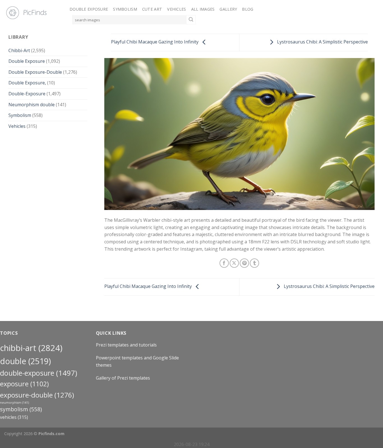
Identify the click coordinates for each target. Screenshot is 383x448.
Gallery (228, 9)
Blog (247, 9)
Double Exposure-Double (35, 72)
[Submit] (191, 20)
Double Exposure (89, 9)
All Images (203, 9)
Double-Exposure (26, 94)
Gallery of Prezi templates (123, 378)
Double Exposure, (27, 83)
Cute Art (152, 9)
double (25, 360)
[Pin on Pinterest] (244, 263)
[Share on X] (234, 263)
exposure (24, 383)
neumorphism (14, 403)
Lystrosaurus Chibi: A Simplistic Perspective (322, 42)
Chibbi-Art (19, 50)
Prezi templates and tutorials (126, 345)
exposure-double (37, 394)
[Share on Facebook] (224, 263)
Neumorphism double (31, 104)
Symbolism (125, 9)
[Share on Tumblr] (254, 263)
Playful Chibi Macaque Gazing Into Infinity (155, 42)
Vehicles (176, 9)
